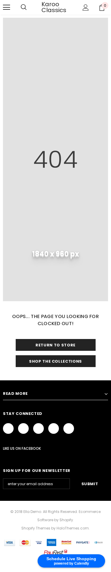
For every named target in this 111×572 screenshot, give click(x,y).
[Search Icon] (24, 7)
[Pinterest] (53, 428)
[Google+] (23, 428)
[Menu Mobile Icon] (6, 7)
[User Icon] (86, 7)
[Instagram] (38, 428)
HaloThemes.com (73, 528)
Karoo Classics (53, 7)
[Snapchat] (68, 428)
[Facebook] (8, 428)
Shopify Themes (35, 528)
